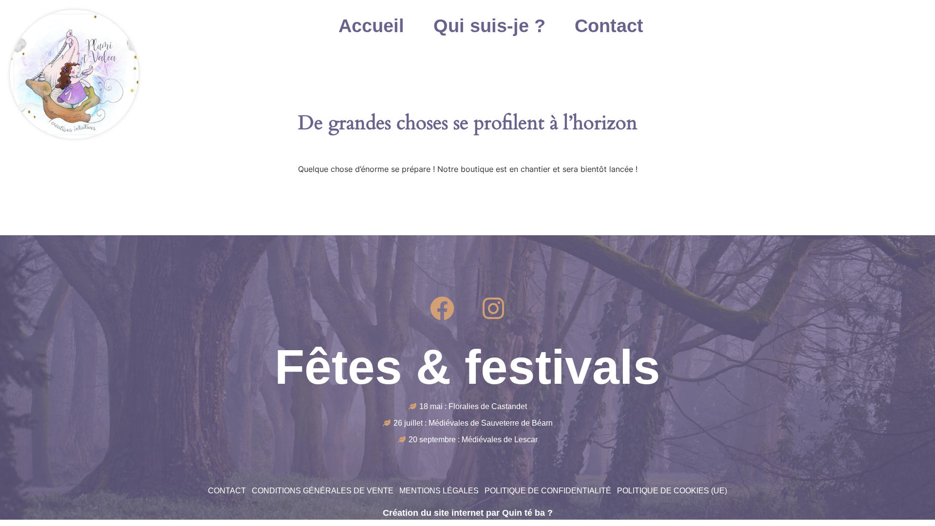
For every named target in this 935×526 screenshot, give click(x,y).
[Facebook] (442, 308)
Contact (609, 25)
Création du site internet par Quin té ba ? (468, 513)
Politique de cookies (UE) (672, 491)
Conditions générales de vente (322, 491)
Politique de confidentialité (548, 491)
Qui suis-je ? (489, 25)
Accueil (371, 25)
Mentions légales (439, 491)
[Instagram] (493, 308)
